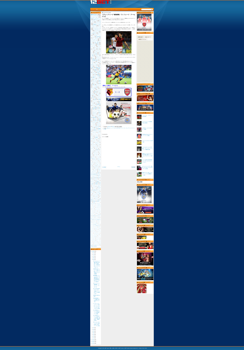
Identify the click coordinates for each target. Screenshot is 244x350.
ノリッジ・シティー (97, 133)
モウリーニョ (93, 181)
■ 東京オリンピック (142, 39)
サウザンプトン (97, 79)
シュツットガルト (97, 110)
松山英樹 (95, 107)
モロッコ (98, 213)
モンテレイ (92, 214)
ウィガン (93, 186)
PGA (98, 177)
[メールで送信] (116, 126)
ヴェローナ (97, 142)
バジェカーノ (97, 147)
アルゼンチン (98, 47)
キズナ (96, 229)
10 (93, 256)
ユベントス (93, 45)
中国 (95, 99)
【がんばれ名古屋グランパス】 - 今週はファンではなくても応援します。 (96, 291)
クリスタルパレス (97, 85)
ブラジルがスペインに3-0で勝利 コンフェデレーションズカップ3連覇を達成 (147, 148)
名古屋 (99, 99)
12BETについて (98, 9)
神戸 (100, 112)
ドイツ (92, 50)
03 (93, 334)
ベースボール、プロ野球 (96, 76)
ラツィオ (95, 83)
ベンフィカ (95, 187)
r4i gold (140, 348)
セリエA (98, 22)
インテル (92, 56)
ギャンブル (98, 56)
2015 (93, 339)
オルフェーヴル (97, 228)
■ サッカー (140, 37)
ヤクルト (99, 116)
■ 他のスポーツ (148, 37)
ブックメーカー (94, 17)
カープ (98, 144)
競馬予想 (99, 104)
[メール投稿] (115, 126)
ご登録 (104, 9)
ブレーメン (97, 163)
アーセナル (96, 37)
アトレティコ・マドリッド (96, 41)
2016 (93, 251)
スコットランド (95, 160)
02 (93, 336)
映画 (95, 246)
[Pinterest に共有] (121, 126)
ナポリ (94, 72)
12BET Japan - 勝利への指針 (109, 348)
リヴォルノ (97, 198)
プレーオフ (96, 154)
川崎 (100, 83)
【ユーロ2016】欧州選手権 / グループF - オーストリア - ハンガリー (147, 161)
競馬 (94, 109)
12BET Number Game (128, 348)
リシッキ (96, 214)
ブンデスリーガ (97, 28)
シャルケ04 (95, 87)
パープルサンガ (93, 239)
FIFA (96, 177)
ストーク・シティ (97, 111)
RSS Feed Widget (145, 80)
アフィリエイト (125, 9)
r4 (137, 348)
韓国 (93, 58)
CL (98, 49)
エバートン (98, 84)
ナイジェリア (96, 115)
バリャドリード (95, 153)
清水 (100, 107)
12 (93, 252)
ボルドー (92, 148)
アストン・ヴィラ (97, 100)
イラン (96, 103)
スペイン (96, 66)
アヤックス (93, 192)
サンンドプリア (94, 231)
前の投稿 (133, 167)
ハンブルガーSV (96, 126)
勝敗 (98, 74)
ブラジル (94, 49)
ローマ (95, 52)
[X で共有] (119, 126)
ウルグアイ (93, 78)
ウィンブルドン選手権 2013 (95, 225)
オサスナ (94, 159)
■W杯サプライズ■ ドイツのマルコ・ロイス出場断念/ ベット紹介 (147, 174)
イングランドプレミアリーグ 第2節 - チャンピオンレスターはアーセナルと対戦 (96, 306)
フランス (99, 57)
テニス (96, 62)
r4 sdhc (145, 348)
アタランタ (96, 138)
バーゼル (95, 169)
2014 (93, 341)
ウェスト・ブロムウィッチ (96, 143)
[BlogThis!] (117, 126)
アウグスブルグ (96, 121)
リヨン (96, 148)
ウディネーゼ (93, 122)
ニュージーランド (98, 208)
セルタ (99, 132)
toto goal (96, 42)
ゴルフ (94, 98)
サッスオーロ (93, 132)
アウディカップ (94, 220)
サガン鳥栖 (98, 71)
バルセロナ (93, 33)
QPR (97, 149)
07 (93, 327)
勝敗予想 (94, 14)
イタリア (97, 55)
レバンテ (96, 136)
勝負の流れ (98, 67)
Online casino (93, 203)
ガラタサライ (96, 166)
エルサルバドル (98, 207)
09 (93, 257)
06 (93, 329)
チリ (97, 88)
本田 (96, 120)
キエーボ (99, 159)
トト (94, 57)
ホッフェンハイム (97, 155)
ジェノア (92, 106)
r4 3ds (143, 348)
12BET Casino (120, 348)
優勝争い (97, 137)
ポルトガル (95, 80)
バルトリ (93, 209)
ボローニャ (97, 180)
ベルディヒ (95, 241)
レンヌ (94, 165)
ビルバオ (93, 116)
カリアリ (99, 139)
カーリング (92, 229)
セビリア (94, 68)
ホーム (92, 9)
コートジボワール (96, 131)
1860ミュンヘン (96, 202)
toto (98, 44)
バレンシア (95, 101)
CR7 (93, 177)
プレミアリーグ (111, 9)
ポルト (92, 164)
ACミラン (93, 44)
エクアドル (94, 144)
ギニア (93, 208)
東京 (93, 84)
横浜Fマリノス (96, 77)
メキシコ (97, 93)
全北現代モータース (97, 245)
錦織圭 (95, 69)
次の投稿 (104, 167)
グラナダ (99, 125)
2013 (93, 343)
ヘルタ (92, 127)
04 (93, 332)
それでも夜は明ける (98, 219)
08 (93, 259)
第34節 (94, 201)
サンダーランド (96, 105)
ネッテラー (118, 9)
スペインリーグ (97, 23)
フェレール (98, 239)
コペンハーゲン (98, 230)
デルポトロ (96, 196)
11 (93, 254)
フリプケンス (93, 240)
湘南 (100, 120)
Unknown (109, 126)
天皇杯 (96, 182)
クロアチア (93, 94)
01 (93, 337)
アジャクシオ (97, 191)
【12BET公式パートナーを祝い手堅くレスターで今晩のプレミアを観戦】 (96, 271)
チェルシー (98, 34)
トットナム (98, 96)
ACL (91, 138)
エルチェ (99, 109)
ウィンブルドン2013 (97, 193)
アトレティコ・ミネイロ (96, 185)
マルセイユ (95, 112)
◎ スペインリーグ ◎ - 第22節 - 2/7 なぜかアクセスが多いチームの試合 (147, 167)
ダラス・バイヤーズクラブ (95, 234)
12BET (116, 348)
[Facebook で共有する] (120, 126)
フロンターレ (97, 212)
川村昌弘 (92, 246)
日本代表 (98, 36)
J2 (94, 74)
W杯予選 (94, 117)
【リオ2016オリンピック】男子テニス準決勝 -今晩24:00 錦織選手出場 (96, 318)
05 (93, 331)
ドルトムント (94, 39)
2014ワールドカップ (96, 18)
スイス (95, 95)
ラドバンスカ (96, 242)
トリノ (95, 118)
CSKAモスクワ (93, 158)
